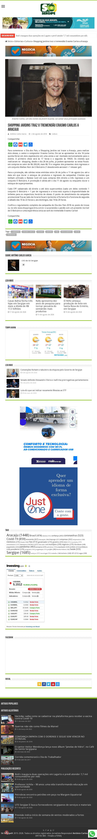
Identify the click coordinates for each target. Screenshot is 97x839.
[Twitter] (48, 684)
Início (10, 41)
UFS (75, 553)
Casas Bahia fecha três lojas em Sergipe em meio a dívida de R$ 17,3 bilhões (20, 304)
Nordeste (80, 544)
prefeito (74, 547)
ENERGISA (13, 542)
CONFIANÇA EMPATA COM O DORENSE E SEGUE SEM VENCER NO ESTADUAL (49, 737)
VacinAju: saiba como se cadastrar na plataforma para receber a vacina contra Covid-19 (53, 716)
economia (32, 539)
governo (58, 542)
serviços (35, 553)
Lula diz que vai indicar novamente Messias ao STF (43, 390)
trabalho (56, 553)
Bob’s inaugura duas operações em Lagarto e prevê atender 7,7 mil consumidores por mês (51, 35)
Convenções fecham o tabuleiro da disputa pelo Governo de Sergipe (51, 369)
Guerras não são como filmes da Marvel (36, 726)
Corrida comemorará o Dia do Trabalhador (38, 756)
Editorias (19, 41)
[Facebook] (44, 684)
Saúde (75, 549)
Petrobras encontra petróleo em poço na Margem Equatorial (48, 794)
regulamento (67, 231)
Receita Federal (63, 549)
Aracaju (18, 535)
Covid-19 (16, 538)
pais (57, 231)
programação (41, 549)
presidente (17, 549)
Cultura (28, 41)
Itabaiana (25, 544)
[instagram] (58, 684)
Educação (44, 539)
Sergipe (18, 552)
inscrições (76, 542)
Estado (24, 542)
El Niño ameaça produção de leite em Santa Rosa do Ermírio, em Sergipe (76, 304)
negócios (68, 544)
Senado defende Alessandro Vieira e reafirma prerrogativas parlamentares (54, 380)
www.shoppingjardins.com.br (31, 207)
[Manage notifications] (7, 832)
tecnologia (45, 553)
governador (45, 542)
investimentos (13, 544)
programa (30, 549)
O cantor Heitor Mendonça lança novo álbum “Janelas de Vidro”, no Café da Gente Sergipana (54, 747)
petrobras (52, 547)
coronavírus (73, 535)
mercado (43, 544)
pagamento (13, 547)
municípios (55, 544)
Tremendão (11, 234)
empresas (66, 539)
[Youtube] (53, 684)
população (63, 547)
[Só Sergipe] (48, 8)
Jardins (49, 231)
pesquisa (41, 547)
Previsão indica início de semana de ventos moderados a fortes (49, 814)
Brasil (36, 535)
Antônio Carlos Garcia (18, 134)
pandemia (27, 546)
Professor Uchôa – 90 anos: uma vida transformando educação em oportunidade (51, 785)
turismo (66, 553)
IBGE (67, 542)
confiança (57, 535)
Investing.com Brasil (33, 626)
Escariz (40, 231)
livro (34, 544)
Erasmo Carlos (28, 231)
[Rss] (39, 684)
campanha (16, 231)
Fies (33, 541)
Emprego (54, 539)
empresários (79, 539)
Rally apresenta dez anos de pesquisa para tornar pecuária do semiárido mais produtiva (48, 305)
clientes (46, 535)
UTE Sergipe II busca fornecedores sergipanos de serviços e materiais (53, 804)
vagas (83, 553)
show (77, 231)
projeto (51, 549)
